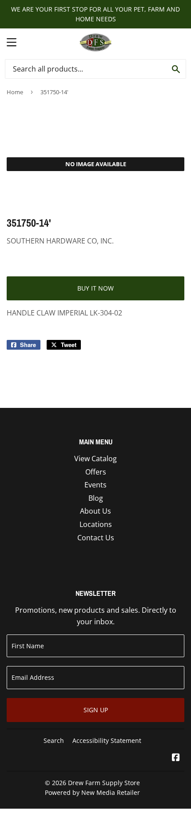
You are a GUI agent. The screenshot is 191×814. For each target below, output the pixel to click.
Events (95, 485)
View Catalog (95, 458)
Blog (95, 498)
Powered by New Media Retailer (92, 792)
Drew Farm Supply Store (104, 782)
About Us (95, 511)
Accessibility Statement (106, 740)
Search (54, 740)
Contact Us (95, 538)
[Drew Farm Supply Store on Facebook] (176, 758)
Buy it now (95, 288)
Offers (95, 472)
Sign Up (96, 710)
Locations (96, 524)
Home (15, 92)
